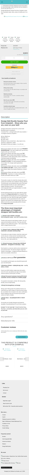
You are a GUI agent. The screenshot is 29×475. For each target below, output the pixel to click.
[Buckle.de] (14, 2)
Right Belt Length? (7, 400)
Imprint (3, 417)
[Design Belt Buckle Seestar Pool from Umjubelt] (14, 26)
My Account (5, 390)
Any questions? (7, 317)
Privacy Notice (5, 425)
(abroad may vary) (16, 49)
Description (5, 117)
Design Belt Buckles (6, 446)
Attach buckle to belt (7, 403)
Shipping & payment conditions (9, 419)
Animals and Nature (6, 441)
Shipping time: (4, 47)
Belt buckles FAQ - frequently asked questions (13, 406)
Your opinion (22, 337)
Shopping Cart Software (9, 471)
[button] (3, 57)
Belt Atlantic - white (21, 358)
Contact (4, 392)
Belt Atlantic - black (7, 358)
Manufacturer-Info (8, 321)
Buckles (4, 436)
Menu (2, 2)
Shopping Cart (6, 387)
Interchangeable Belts (7, 438)
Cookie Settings (5, 428)
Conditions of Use (6, 423)
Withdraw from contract (6, 467)
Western (4, 443)
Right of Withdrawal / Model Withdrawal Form (12, 421)
